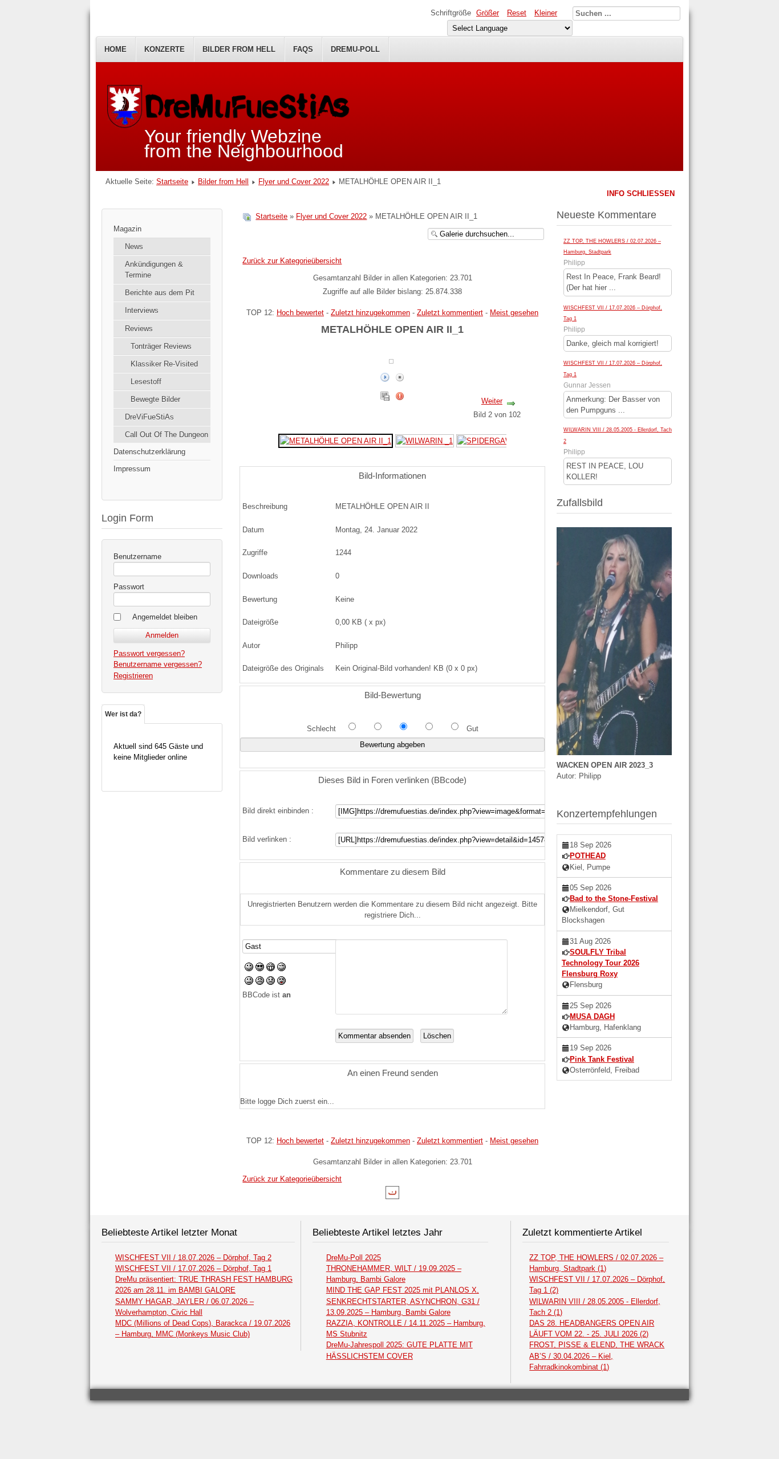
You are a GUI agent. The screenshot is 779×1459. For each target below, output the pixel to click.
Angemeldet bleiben (164, 617)
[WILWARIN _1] (424, 440)
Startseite (172, 181)
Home (115, 49)
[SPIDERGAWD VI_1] (496, 440)
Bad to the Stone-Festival (614, 898)
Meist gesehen (514, 312)
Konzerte (164, 49)
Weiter (491, 401)
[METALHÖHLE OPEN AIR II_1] (335, 440)
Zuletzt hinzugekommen (370, 312)
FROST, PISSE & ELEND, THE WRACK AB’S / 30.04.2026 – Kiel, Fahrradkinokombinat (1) (596, 1355)
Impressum (132, 468)
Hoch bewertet (300, 312)
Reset (516, 13)
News (134, 246)
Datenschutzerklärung (149, 451)
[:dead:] (281, 982)
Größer (487, 13)
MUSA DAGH (592, 1016)
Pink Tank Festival (602, 1059)
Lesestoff (146, 381)
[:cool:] (259, 968)
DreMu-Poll (355, 49)
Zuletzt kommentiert (450, 312)
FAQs (303, 49)
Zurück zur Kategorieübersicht (292, 260)
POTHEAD (588, 855)
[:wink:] (281, 968)
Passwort (128, 586)
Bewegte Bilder (155, 399)
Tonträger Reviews (161, 346)
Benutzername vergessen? (157, 664)
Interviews (142, 310)
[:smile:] (249, 968)
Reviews (139, 328)
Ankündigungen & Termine (154, 269)
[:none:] (249, 982)
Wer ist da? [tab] (123, 714)
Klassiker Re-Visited (164, 364)
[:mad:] (259, 982)
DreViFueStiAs (149, 417)
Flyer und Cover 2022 (293, 181)
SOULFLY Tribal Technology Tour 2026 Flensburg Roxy (600, 963)
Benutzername (137, 556)
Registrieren (133, 675)
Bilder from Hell (238, 49)
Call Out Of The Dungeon (166, 434)
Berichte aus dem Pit (159, 292)
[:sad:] (270, 982)
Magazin (127, 229)
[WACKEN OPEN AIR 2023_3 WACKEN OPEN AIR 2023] (614, 752)
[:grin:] (270, 968)
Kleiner (545, 13)
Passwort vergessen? (149, 653)
